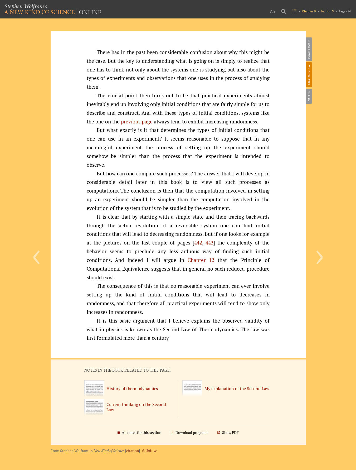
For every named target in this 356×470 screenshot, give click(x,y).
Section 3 (327, 11)
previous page (137, 121)
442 (198, 242)
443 (209, 242)
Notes (309, 96)
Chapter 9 (309, 11)
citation (132, 450)
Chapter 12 (201, 260)
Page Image (309, 49)
